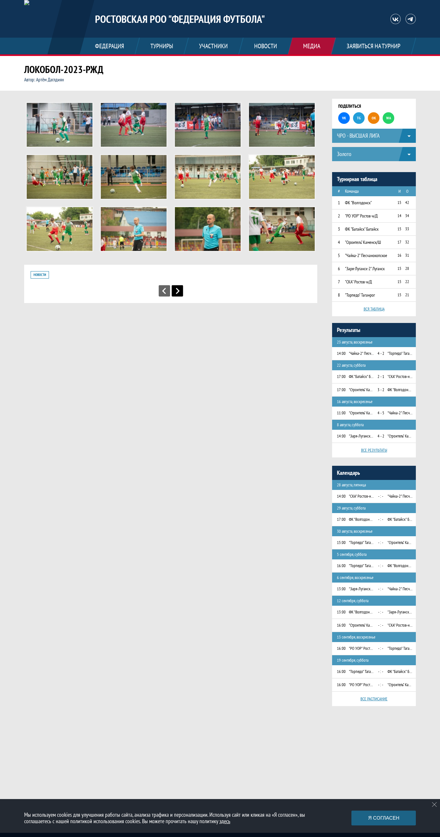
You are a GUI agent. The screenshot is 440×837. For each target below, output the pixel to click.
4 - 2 (381, 353)
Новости (39, 274)
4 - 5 (381, 413)
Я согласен (383, 818)
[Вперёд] (177, 291)
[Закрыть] (434, 804)
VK (344, 117)
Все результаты (374, 450)
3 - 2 (381, 389)
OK (374, 117)
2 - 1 (381, 376)
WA (388, 117)
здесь (224, 821)
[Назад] (164, 291)
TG (359, 117)
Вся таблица (374, 309)
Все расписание (373, 699)
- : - (380, 496)
